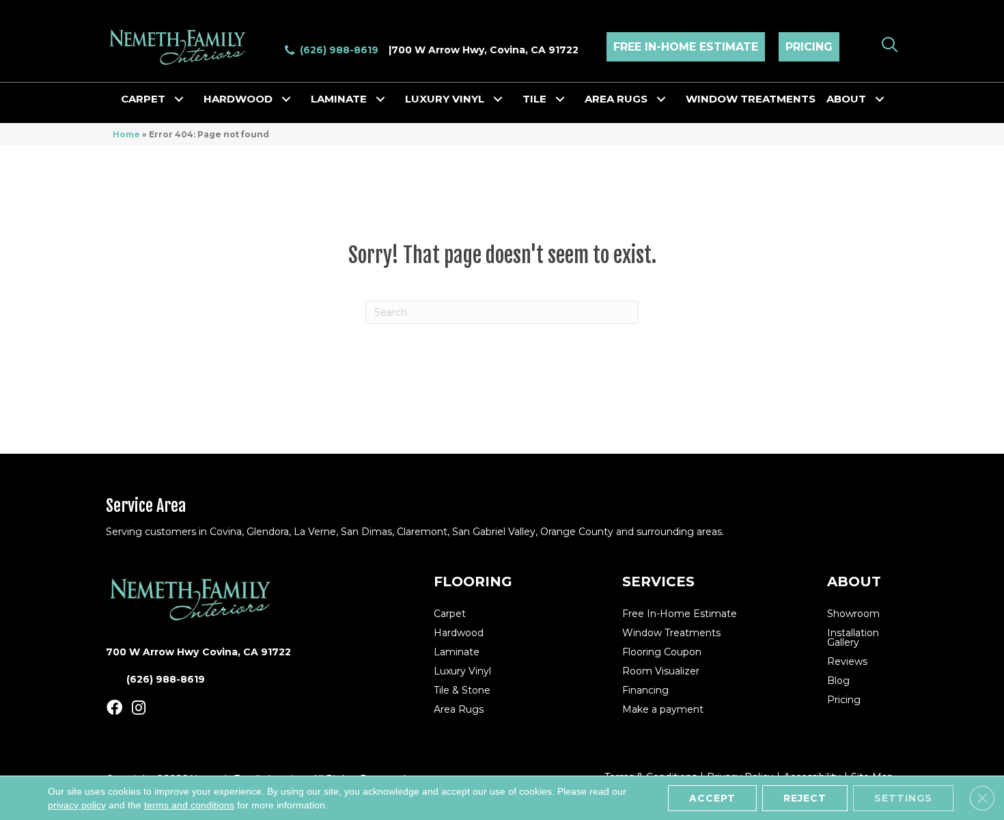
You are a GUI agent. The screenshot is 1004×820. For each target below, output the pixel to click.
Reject (804, 798)
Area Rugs (616, 98)
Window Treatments (750, 98)
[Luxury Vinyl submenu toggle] (498, 99)
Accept (712, 798)
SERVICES (658, 581)
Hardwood (238, 98)
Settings (903, 798)
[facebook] (114, 708)
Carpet (143, 98)
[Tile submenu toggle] (560, 99)
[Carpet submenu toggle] (179, 99)
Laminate (339, 98)
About (846, 98)
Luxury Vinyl (444, 98)
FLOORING (473, 581)
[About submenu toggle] (879, 99)
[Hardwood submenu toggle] (286, 99)
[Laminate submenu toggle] (380, 99)
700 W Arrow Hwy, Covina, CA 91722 (484, 50)
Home (126, 134)
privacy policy (77, 805)
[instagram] (138, 708)
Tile (534, 98)
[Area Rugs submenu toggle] (661, 99)
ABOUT (854, 581)
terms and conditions (189, 805)
